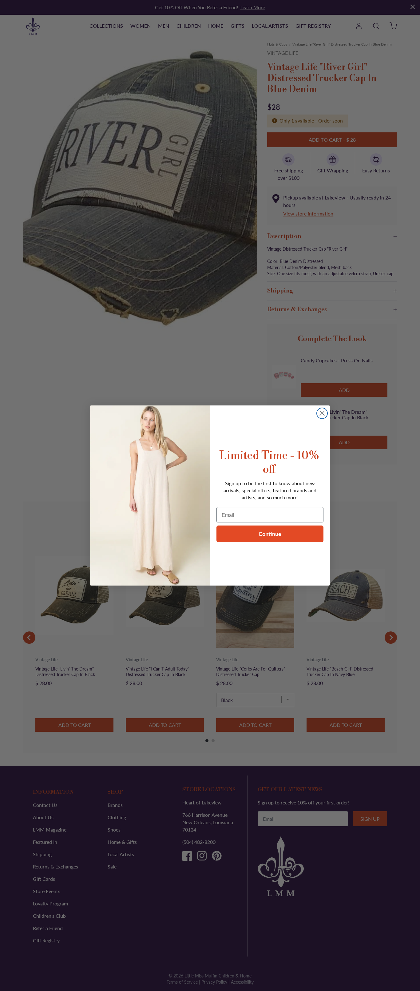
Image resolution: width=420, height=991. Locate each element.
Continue (270, 534)
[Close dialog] (322, 413)
